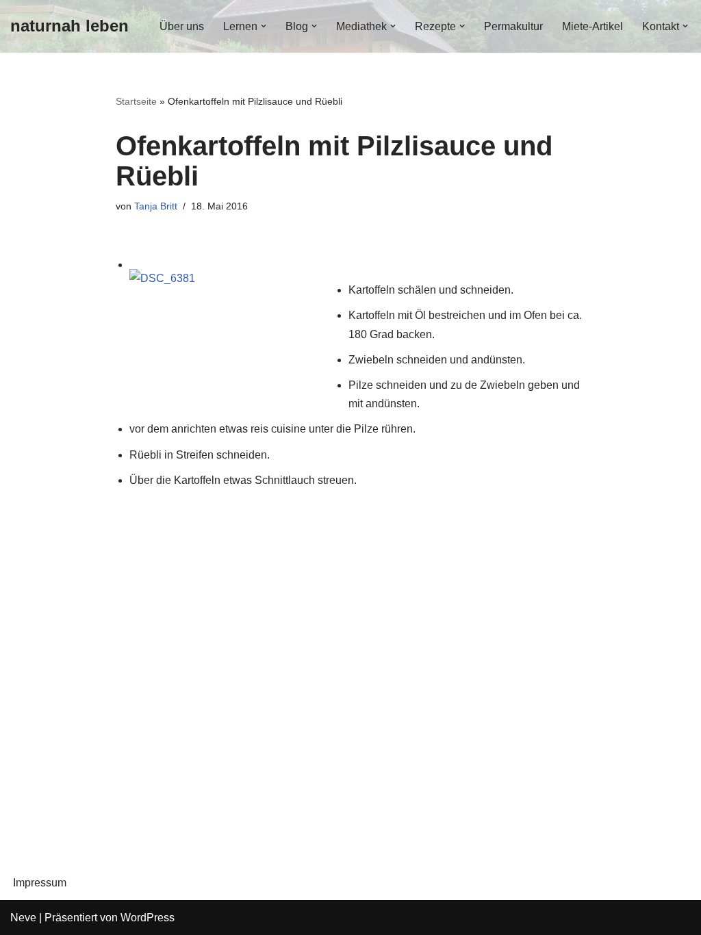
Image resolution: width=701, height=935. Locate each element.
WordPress (147, 917)
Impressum (39, 882)
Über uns (182, 26)
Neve (23, 917)
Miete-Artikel (592, 26)
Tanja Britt (155, 206)
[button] (263, 26)
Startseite (136, 101)
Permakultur (513, 26)
